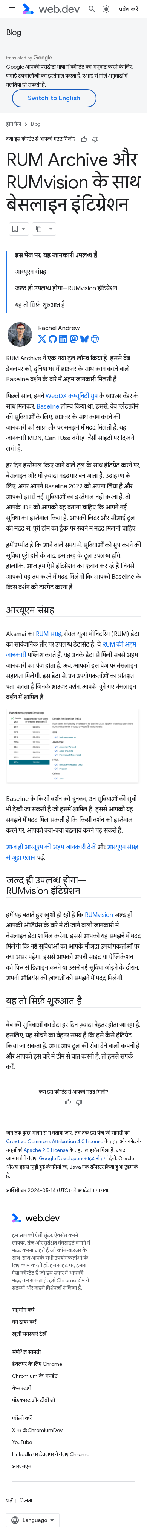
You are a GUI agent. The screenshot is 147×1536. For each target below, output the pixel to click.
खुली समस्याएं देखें (29, 1333)
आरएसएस (21, 1466)
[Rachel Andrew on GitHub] (53, 341)
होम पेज (13, 124)
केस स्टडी (21, 1388)
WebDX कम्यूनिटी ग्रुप (72, 396)
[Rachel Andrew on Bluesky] (84, 341)
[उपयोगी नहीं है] (95, 139)
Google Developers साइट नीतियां (73, 1158)
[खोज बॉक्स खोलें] (91, 9)
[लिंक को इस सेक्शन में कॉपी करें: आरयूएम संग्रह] (61, 610)
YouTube (22, 1442)
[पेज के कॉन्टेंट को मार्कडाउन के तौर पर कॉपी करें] (39, 229)
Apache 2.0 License (46, 1150)
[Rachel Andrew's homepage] (95, 341)
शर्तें (9, 1501)
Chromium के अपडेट (35, 1376)
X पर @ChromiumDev (37, 1430)
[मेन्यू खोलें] (12, 9)
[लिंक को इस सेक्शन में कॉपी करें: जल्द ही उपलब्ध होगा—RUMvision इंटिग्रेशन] (86, 891)
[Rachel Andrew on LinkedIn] (63, 341)
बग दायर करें (24, 1321)
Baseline (48, 406)
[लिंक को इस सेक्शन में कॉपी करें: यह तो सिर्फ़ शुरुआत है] (88, 1001)
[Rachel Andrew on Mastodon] (74, 341)
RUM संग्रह (48, 634)
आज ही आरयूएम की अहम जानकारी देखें (51, 847)
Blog (13, 32)
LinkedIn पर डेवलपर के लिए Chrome (50, 1454)
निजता (26, 1501)
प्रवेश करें (128, 9)
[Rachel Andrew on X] (42, 341)
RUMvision (99, 915)
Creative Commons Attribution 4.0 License (54, 1141)
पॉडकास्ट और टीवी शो (33, 1400)
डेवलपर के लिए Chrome (37, 1364)
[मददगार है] (84, 139)
